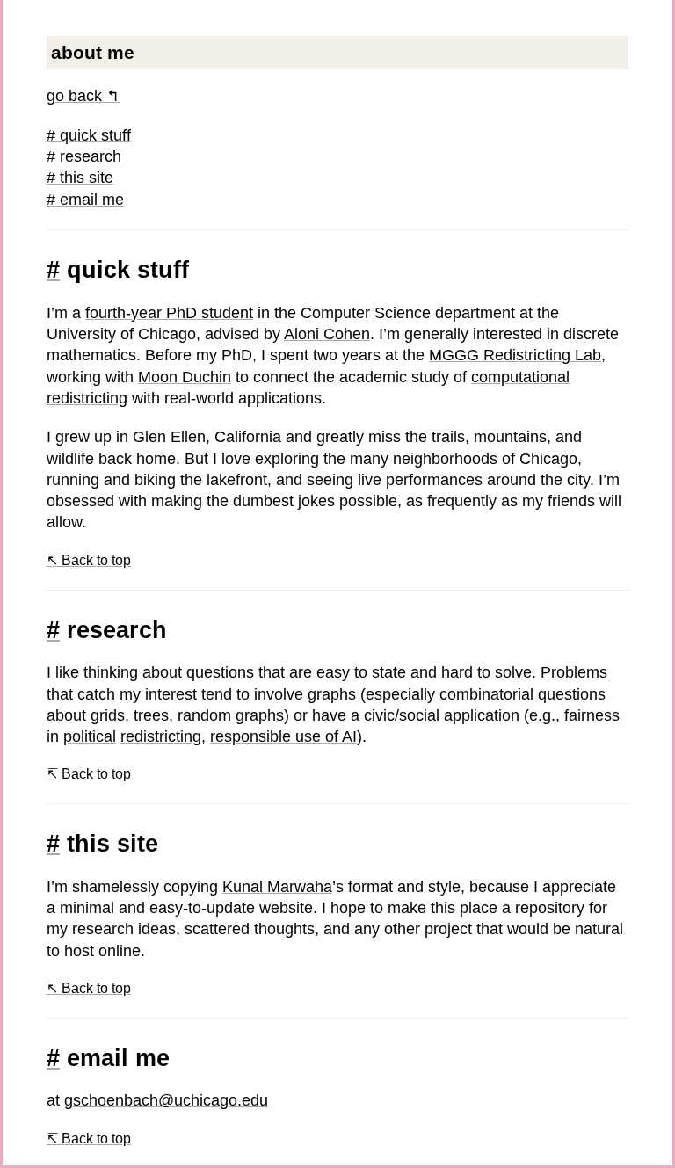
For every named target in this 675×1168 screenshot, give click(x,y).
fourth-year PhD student (169, 313)
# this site (80, 177)
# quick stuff (89, 135)
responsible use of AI (283, 736)
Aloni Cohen (327, 334)
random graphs (231, 715)
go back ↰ (83, 96)
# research (84, 156)
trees (151, 715)
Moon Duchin (184, 377)
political (89, 736)
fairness (592, 715)
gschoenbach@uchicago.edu (166, 1100)
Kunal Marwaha (277, 887)
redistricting (160, 736)
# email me (85, 199)
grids (108, 715)
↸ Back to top (89, 560)
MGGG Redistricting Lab (515, 355)
